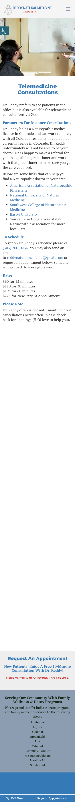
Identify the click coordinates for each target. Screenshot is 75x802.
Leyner (37, 727)
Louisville (37, 722)
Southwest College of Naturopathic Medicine (38, 207)
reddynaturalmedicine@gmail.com (35, 257)
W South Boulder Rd (37, 756)
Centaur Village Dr (37, 751)
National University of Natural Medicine (34, 197)
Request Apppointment (52, 798)
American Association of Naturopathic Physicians (41, 188)
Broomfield (37, 737)
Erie (37, 741)
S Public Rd (37, 765)
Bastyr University (24, 214)
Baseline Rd (37, 760)
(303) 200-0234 (15, 247)
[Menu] (69, 9)
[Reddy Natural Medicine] (28, 9)
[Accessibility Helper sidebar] (4, 30)
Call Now (16, 798)
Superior (37, 732)
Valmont (37, 746)
